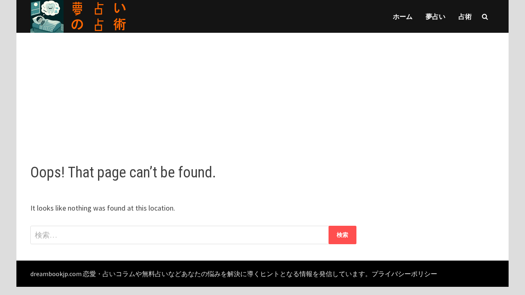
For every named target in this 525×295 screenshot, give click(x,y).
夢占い (435, 16)
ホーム (403, 16)
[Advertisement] (262, 90)
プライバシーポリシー (404, 274)
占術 (465, 16)
